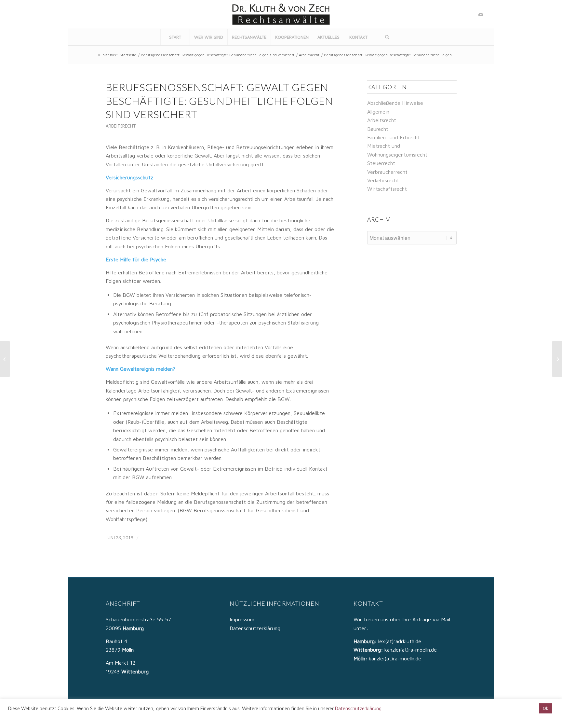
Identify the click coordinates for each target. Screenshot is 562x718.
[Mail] (481, 14)
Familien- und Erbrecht (393, 137)
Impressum (242, 619)
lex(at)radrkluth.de (400, 641)
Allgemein (378, 112)
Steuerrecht (381, 163)
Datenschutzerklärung (255, 628)
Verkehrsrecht (383, 180)
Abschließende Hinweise (395, 103)
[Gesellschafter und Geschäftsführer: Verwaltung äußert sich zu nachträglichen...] (5, 359)
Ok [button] (545, 708)
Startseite (128, 55)
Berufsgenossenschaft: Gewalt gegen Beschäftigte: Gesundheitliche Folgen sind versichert (217, 55)
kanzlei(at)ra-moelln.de (410, 650)
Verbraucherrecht (387, 172)
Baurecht (377, 129)
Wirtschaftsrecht (387, 189)
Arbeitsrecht (309, 55)
